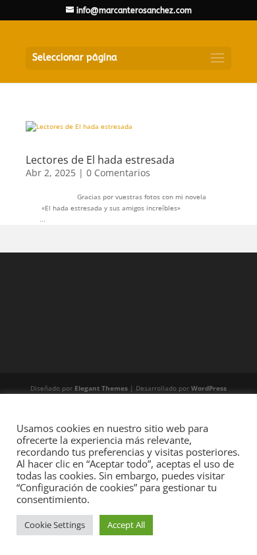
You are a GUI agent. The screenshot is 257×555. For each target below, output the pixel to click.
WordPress (209, 388)
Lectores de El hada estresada (100, 160)
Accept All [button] (126, 525)
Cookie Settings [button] (54, 525)
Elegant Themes (101, 388)
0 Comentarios (118, 172)
